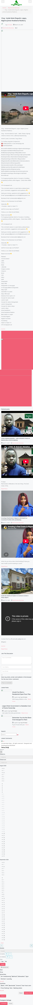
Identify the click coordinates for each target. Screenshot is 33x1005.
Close (10, 1003)
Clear (2, 943)
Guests (2, 948)
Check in (2, 754)
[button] (1, 981)
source (3, 329)
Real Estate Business (14, 8)
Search (3, 996)
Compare (3, 1003)
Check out (3, 759)
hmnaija (9, 24)
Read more (24, 713)
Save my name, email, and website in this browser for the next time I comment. (16, 678)
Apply (2, 964)
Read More (4, 489)
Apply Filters (28, 993)
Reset (21, 993)
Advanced (5, 967)
